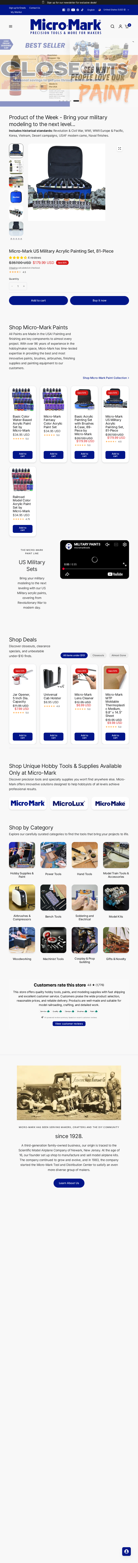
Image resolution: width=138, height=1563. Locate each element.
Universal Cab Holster (52, 696)
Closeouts (98, 655)
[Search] (112, 26)
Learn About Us (69, 1183)
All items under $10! (74, 655)
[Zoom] (119, 148)
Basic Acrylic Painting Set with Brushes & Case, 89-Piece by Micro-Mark (84, 425)
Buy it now (99, 300)
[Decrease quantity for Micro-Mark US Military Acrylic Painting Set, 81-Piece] (12, 286)
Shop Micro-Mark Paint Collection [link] (105, 377)
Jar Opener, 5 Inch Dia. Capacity (21, 698)
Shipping (13, 267)
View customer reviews (69, 1023)
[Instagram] (68, 10)
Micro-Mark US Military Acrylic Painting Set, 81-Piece (114, 423)
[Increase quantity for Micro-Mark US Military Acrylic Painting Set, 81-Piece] (24, 286)
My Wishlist (16, 12)
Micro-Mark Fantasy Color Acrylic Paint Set (53, 422)
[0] (126, 26)
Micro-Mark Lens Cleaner (84, 696)
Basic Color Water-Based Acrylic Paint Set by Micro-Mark (22, 423)
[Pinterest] (77, 10)
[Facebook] (63, 10)
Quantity (14, 278)
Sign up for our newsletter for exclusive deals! (71, 2)
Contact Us (34, 7)
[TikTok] (82, 10)
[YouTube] (73, 10)
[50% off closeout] (69, 72)
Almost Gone (119, 655)
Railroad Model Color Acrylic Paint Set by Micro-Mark (22, 504)
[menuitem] (18, 8)
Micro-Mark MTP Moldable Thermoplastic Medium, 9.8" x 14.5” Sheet (115, 705)
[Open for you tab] (126, 1551)
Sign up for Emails (17, 7)
